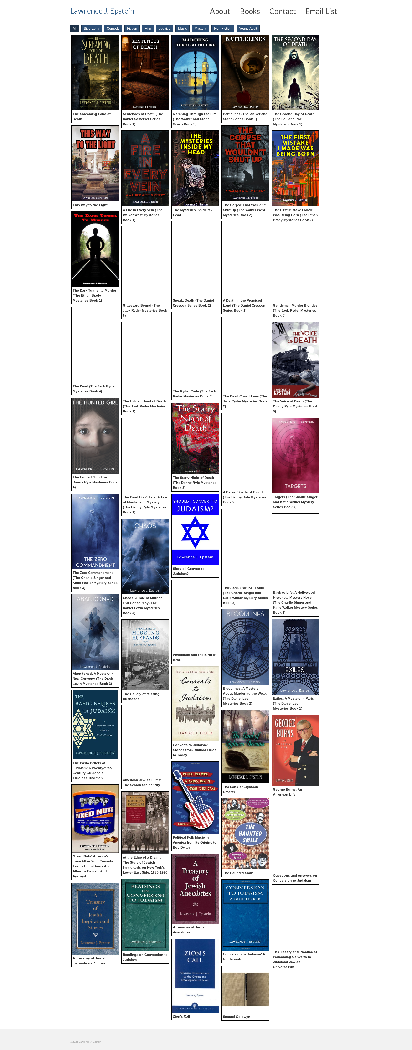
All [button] (74, 28)
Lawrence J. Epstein (102, 10)
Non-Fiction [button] (223, 28)
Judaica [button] (164, 28)
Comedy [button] (113, 28)
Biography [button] (91, 28)
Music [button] (182, 28)
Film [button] (148, 28)
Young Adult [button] (248, 28)
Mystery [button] (200, 28)
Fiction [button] (132, 28)
